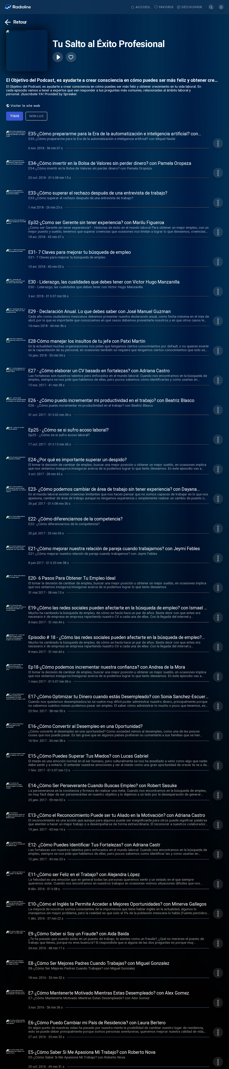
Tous (14, 116)
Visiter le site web (25, 106)
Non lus (36, 116)
